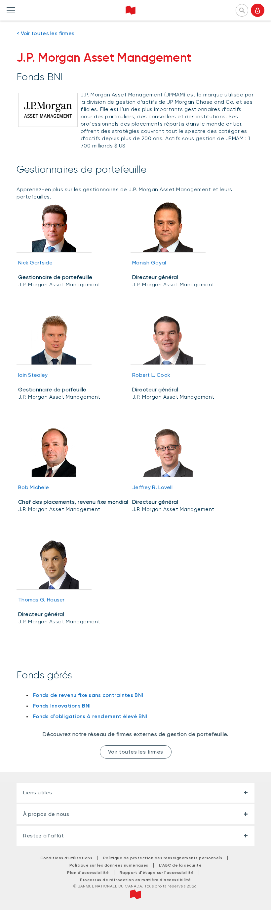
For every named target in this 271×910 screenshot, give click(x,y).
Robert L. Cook (151, 375)
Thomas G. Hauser (41, 600)
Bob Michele (33, 487)
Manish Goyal (149, 262)
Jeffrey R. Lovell (152, 487)
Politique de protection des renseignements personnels (162, 858)
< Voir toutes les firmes (45, 33)
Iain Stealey (33, 375)
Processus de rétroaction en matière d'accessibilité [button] (135, 880)
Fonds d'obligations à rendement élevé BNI (90, 716)
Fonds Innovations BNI (62, 706)
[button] (242, 9)
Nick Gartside (35, 262)
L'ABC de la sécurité (180, 865)
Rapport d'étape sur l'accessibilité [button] (157, 872)
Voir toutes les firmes (135, 752)
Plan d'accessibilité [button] (88, 872)
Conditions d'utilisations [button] (66, 858)
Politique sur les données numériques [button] (108, 865)
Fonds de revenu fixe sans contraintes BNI (88, 695)
